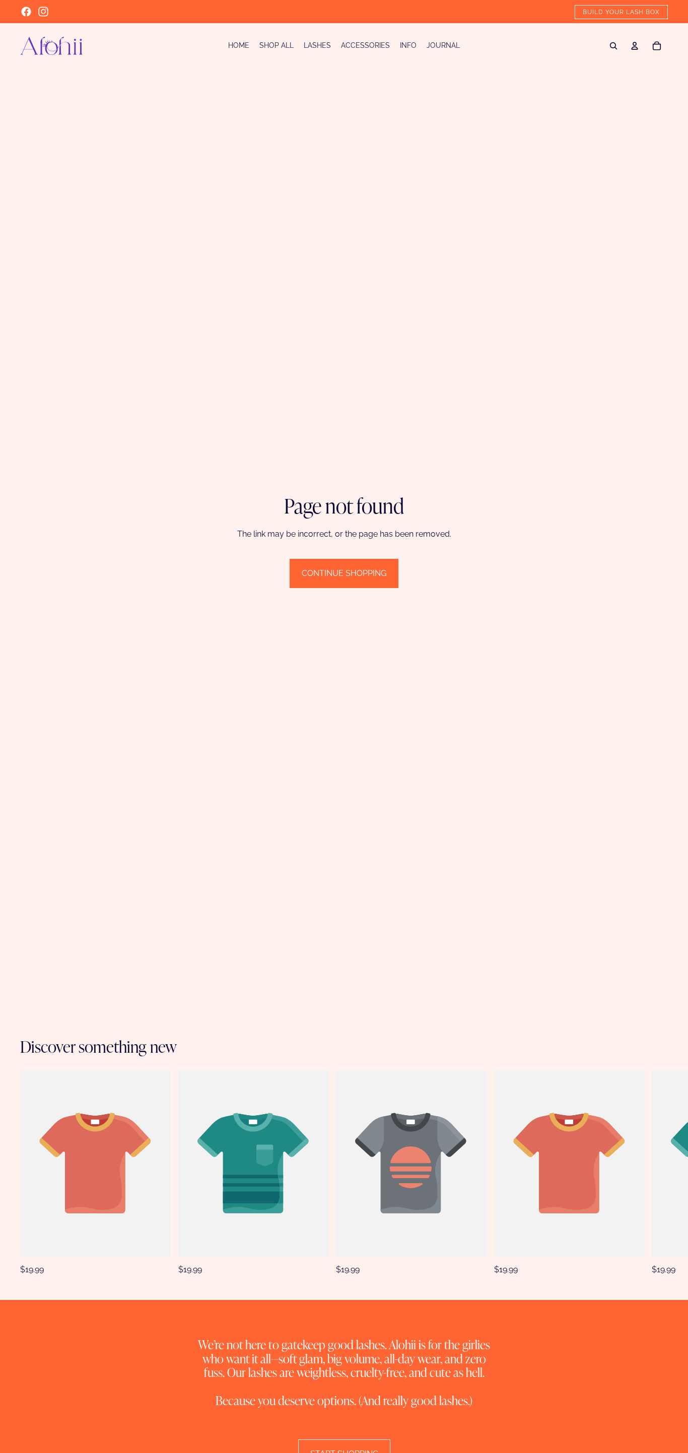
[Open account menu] (635, 46)
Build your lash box (621, 12)
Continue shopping (344, 573)
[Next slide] (662, 1172)
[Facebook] (26, 12)
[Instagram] (43, 12)
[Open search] (613, 46)
